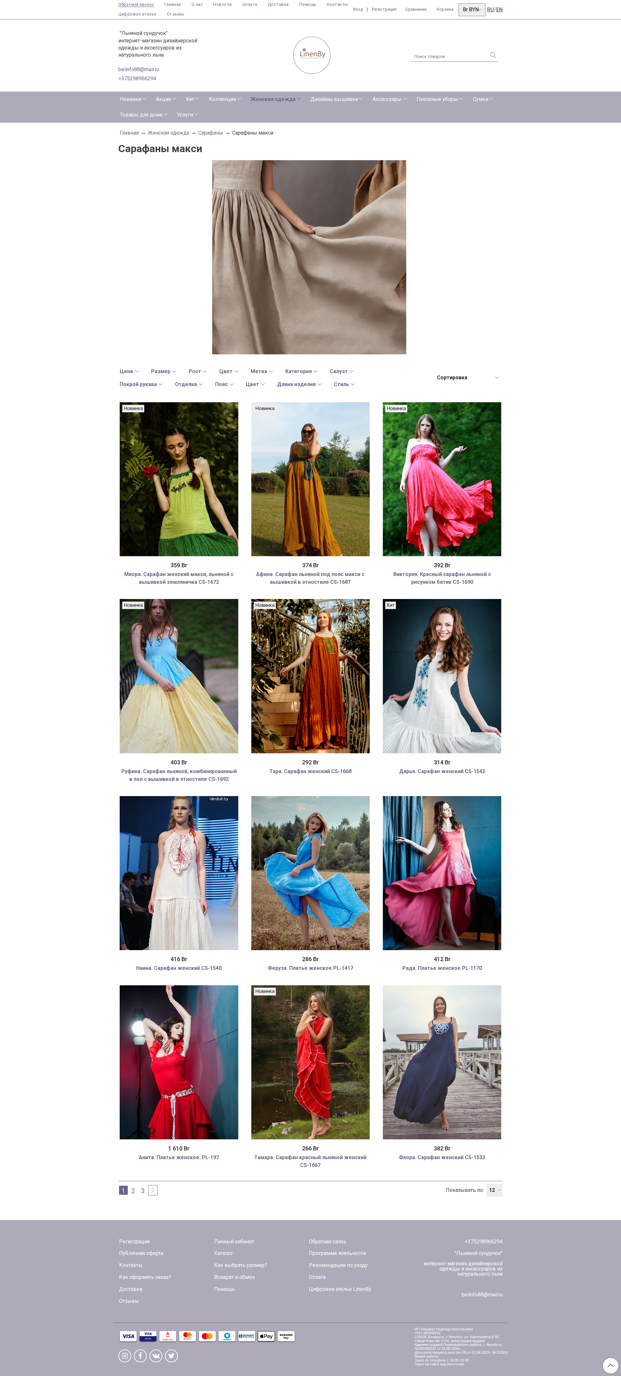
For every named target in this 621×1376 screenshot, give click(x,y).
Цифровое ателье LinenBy (340, 1289)
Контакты (337, 4)
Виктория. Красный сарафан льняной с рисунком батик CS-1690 (442, 578)
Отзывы (175, 14)
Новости (222, 4)
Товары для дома (141, 115)
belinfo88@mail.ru (138, 69)
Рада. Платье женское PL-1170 (442, 968)
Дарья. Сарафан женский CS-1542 (442, 771)
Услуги (185, 115)
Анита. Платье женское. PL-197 (179, 1157)
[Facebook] (140, 1355)
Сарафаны (210, 133)
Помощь (308, 4)
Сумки (480, 99)
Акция (163, 99)
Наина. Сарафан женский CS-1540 (179, 968)
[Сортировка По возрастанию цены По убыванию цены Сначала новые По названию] (467, 377)
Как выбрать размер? (240, 1265)
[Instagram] (124, 1355)
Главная (172, 4)
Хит (190, 99)
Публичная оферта (141, 1253)
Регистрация (134, 1241)
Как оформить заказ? (145, 1277)
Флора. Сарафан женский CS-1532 (442, 1157)
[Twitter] (171, 1355)
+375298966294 (137, 78)
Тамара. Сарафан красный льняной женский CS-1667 (310, 1161)
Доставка (278, 4)
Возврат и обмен (234, 1277)
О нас (197, 4)
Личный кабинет (234, 1241)
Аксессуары (387, 99)
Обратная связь (327, 1241)
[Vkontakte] (155, 1355)
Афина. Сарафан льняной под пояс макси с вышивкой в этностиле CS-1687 (310, 578)
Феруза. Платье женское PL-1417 (310, 968)
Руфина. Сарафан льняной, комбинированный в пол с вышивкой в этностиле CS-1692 (179, 775)
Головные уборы (437, 99)
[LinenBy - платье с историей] (312, 54)
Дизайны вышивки (334, 99)
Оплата (249, 4)
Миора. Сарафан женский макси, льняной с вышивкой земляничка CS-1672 (179, 578)
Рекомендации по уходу (338, 1265)
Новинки (130, 99)
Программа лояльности (337, 1253)
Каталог (223, 1253)
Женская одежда (273, 99)
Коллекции (222, 99)
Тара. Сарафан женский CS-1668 (310, 771)
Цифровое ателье (137, 14)
